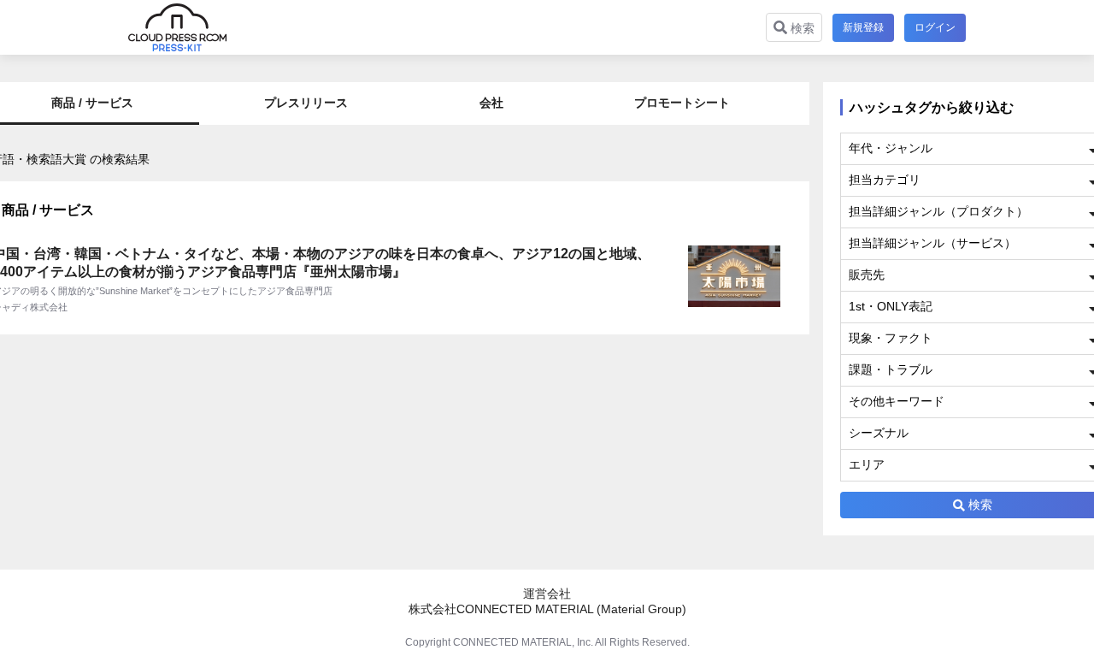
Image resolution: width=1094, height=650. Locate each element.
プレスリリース (306, 102)
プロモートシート (682, 102)
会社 (491, 102)
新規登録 (863, 27)
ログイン (935, 27)
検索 (801, 28)
